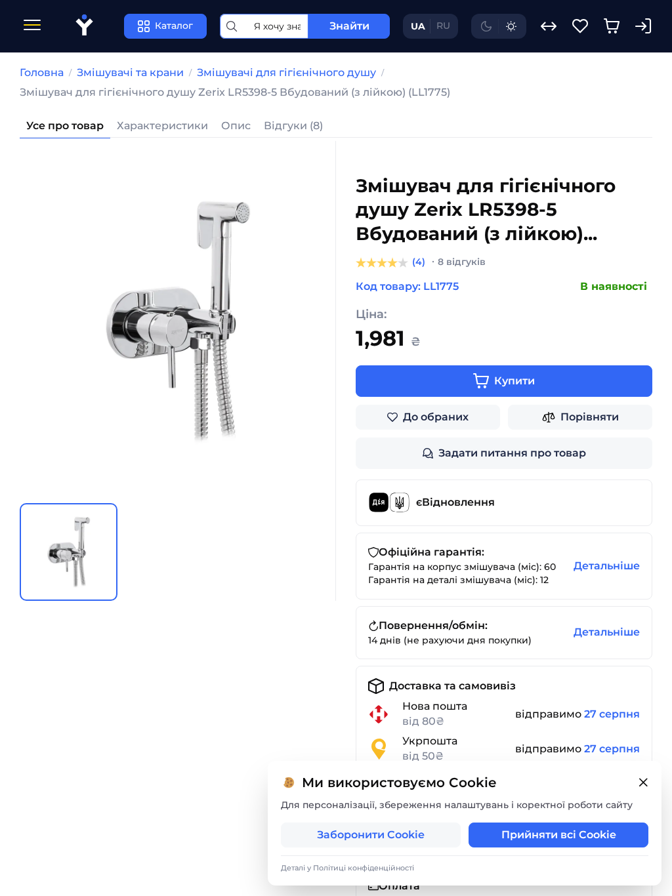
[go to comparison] (548, 26)
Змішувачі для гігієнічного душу (286, 72)
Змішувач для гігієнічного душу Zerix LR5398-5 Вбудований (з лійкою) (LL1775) (235, 92)
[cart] (611, 26)
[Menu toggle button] (32, 26)
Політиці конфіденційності (363, 867)
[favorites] (580, 26)
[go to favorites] (580, 26)
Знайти (349, 26)
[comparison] (548, 26)
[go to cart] (611, 26)
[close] (643, 782)
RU (443, 25)
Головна (42, 72)
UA (418, 26)
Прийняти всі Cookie (558, 834)
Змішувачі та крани (130, 72)
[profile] (643, 26)
